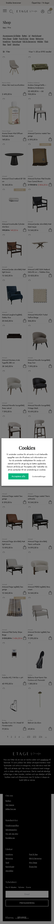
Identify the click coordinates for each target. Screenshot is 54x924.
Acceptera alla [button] (18, 476)
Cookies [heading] (27, 448)
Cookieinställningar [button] (39, 476)
